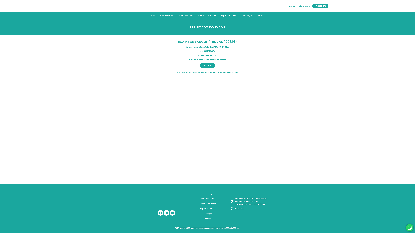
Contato (260, 15)
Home (153, 15)
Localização (247, 15)
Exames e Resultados (207, 15)
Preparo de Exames (229, 15)
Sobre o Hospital (186, 15)
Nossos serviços (167, 15)
